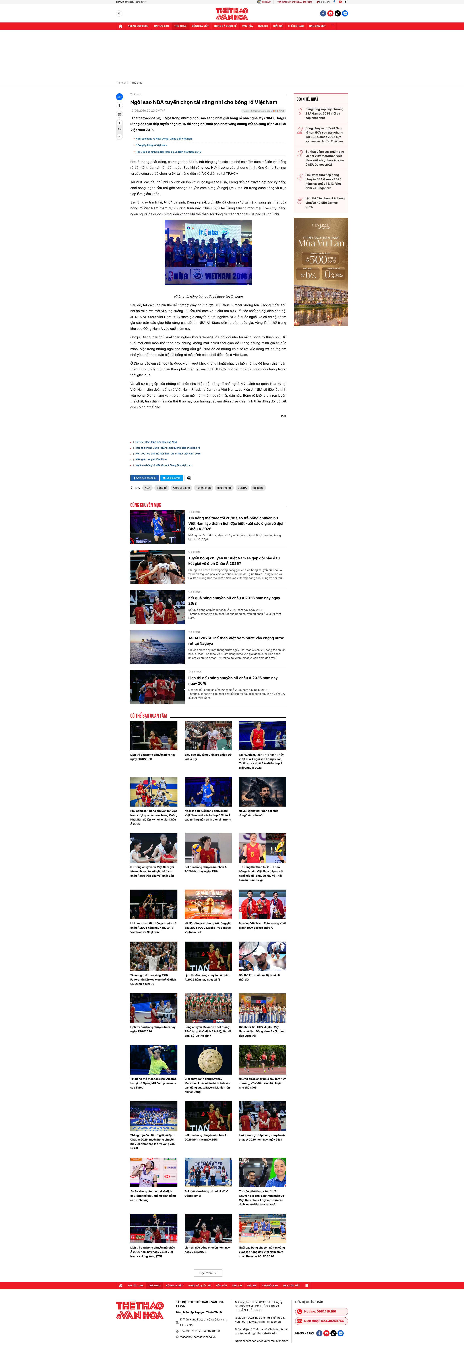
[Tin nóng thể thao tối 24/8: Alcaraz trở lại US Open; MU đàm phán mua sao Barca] (153, 1060)
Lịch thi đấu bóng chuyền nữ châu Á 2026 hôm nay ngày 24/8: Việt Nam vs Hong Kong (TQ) (152, 1252)
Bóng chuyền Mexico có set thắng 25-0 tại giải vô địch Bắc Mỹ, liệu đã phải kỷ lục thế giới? (208, 1031)
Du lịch (263, 26)
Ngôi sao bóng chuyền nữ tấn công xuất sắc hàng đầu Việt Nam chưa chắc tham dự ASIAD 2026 (262, 1252)
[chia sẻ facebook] (119, 105)
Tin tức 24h (161, 26)
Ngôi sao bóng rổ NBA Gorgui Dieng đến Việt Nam (164, 138)
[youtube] (330, 13)
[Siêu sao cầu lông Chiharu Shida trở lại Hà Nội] (208, 735)
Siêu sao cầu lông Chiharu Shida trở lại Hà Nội (208, 757)
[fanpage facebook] (323, 13)
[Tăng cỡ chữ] (119, 123)
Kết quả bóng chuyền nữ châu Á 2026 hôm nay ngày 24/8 (206, 1137)
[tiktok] (338, 13)
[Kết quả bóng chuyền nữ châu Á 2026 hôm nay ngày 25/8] (208, 848)
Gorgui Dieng (181, 487)
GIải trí (277, 26)
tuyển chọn (203, 487)
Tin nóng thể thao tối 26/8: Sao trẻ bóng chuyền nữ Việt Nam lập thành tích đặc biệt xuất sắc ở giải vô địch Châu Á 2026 (236, 523)
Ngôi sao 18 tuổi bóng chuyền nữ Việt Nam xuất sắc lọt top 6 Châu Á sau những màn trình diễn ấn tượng (208, 815)
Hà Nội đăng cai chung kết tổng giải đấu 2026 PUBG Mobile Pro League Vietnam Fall (208, 928)
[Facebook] (334, 2)
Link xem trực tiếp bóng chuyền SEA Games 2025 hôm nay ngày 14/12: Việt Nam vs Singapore (323, 181)
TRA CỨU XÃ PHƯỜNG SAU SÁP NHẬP (294, 2)
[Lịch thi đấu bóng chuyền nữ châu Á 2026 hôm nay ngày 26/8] (157, 687)
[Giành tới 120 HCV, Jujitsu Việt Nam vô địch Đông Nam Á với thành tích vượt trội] (262, 1008)
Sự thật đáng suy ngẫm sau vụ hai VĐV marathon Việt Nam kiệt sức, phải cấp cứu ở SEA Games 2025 (325, 158)
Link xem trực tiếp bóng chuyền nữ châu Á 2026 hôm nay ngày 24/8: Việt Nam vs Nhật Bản (153, 928)
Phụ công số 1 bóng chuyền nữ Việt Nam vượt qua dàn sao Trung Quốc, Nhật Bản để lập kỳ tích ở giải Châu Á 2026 (153, 817)
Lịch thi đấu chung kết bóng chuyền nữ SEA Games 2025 (325, 202)
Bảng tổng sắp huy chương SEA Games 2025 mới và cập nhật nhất (324, 113)
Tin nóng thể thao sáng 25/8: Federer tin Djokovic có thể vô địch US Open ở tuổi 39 (153, 979)
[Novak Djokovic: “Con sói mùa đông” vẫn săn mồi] (262, 792)
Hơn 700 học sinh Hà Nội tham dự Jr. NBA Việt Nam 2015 (168, 152)
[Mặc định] (119, 129)
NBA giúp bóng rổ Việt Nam (151, 145)
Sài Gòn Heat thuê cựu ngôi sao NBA (156, 442)
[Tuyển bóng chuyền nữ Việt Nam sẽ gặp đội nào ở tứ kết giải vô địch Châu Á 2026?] (157, 567)
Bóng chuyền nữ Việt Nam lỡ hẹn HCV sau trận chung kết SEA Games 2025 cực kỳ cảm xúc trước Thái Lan (324, 134)
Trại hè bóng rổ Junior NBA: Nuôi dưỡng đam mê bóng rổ (168, 447)
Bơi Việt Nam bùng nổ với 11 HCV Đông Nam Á (206, 1193)
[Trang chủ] (120, 26)
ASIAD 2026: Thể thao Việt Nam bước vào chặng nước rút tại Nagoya (236, 641)
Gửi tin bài (324, 2)
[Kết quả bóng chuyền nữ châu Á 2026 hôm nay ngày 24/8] (208, 1116)
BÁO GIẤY (266, 2)
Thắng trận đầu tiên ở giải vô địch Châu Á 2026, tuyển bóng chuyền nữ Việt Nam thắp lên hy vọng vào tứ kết (152, 1141)
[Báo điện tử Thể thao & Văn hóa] (232, 13)
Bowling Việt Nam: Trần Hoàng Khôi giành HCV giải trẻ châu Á (262, 925)
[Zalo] (345, 13)
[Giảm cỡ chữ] (119, 136)
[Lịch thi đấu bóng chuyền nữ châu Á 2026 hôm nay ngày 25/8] (208, 956)
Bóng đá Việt (200, 26)
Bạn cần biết (317, 26)
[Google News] (263, 112)
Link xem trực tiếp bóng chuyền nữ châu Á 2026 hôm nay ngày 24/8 (262, 1137)
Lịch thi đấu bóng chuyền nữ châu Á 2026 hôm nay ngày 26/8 (233, 681)
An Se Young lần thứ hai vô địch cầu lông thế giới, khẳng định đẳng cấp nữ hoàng (153, 1196)
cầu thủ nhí (224, 487)
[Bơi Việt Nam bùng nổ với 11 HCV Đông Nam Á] (208, 1172)
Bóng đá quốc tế (225, 26)
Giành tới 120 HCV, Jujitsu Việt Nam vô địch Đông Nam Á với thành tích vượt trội (262, 1031)
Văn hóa (247, 26)
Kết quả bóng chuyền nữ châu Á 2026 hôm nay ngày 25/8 (206, 869)
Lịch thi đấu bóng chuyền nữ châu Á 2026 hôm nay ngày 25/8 (207, 977)
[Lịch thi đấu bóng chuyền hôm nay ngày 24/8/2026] (208, 1228)
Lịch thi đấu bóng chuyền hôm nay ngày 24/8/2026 (207, 1250)
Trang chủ (122, 83)
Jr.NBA (242, 487)
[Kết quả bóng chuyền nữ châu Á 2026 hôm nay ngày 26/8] (157, 607)
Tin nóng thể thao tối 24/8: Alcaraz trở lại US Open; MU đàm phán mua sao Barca (153, 1083)
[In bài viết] (119, 114)
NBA (147, 487)
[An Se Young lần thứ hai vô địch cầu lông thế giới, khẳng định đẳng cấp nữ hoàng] (153, 1172)
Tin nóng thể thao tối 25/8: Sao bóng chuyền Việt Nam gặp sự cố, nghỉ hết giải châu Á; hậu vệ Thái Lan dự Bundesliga (261, 873)
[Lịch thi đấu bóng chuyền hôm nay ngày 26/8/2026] (153, 735)
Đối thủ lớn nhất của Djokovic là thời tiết (259, 977)
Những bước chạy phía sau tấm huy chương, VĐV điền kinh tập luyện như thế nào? (262, 1083)
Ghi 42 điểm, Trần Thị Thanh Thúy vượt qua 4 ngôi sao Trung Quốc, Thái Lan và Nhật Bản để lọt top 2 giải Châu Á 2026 (261, 761)
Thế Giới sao (296, 26)
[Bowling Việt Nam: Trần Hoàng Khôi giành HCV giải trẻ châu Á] (262, 904)
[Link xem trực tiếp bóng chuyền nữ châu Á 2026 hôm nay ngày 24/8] (262, 1116)
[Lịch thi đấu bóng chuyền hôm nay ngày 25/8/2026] (153, 1008)
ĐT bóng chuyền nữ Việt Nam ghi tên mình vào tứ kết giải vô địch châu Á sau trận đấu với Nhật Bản (152, 871)
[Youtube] (340, 2)
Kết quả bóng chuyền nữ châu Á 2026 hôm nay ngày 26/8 (234, 601)
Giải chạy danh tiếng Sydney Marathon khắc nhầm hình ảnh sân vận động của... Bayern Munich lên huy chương (207, 1085)
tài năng (258, 487)
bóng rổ (162, 487)
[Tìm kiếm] (119, 13)
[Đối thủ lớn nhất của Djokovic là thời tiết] (262, 956)
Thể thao (180, 26)
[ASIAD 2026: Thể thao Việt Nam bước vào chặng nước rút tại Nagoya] (157, 647)
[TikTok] (346, 2)
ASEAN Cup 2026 (138, 26)
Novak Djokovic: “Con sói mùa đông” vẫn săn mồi (258, 813)
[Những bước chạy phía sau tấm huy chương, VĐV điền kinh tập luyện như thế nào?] (262, 1060)
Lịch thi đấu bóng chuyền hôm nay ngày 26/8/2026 (152, 757)
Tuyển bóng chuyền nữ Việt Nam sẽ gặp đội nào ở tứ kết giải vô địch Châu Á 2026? (234, 561)
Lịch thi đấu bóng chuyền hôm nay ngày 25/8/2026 (152, 1029)
